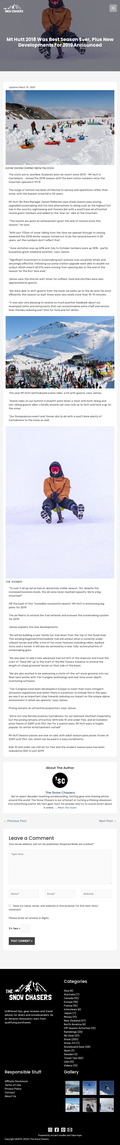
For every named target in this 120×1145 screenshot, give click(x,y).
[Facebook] (56, 1129)
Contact (10, 1092)
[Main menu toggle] (113, 8)
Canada (68, 998)
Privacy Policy (13, 1088)
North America (73, 1024)
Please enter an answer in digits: (29, 918)
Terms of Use (13, 1085)
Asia (66, 990)
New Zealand (72, 1020)
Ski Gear (69, 1035)
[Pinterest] (63, 1129)
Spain (67, 1050)
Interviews (70, 1009)
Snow (67, 1039)
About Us (10, 1096)
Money (68, 1016)
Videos (68, 1065)
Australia (69, 994)
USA (66, 1061)
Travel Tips (71, 1058)
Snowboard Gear (74, 1046)
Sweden (69, 1054)
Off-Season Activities (77, 1028)
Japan (68, 1013)
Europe (68, 1001)
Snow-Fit (69, 1043)
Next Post (108, 821)
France (68, 1005)
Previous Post (14, 821)
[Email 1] (70, 1129)
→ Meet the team (66, 807)
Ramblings (70, 1031)
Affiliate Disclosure (16, 1081)
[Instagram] (50, 1129)
